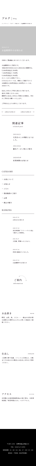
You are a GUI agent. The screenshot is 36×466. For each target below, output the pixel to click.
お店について (9, 179)
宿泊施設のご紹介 (10, 193)
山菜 (5, 198)
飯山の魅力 (8, 202)
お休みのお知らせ (10, 112)
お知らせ (7, 184)
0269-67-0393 (20, 447)
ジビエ (6, 189)
